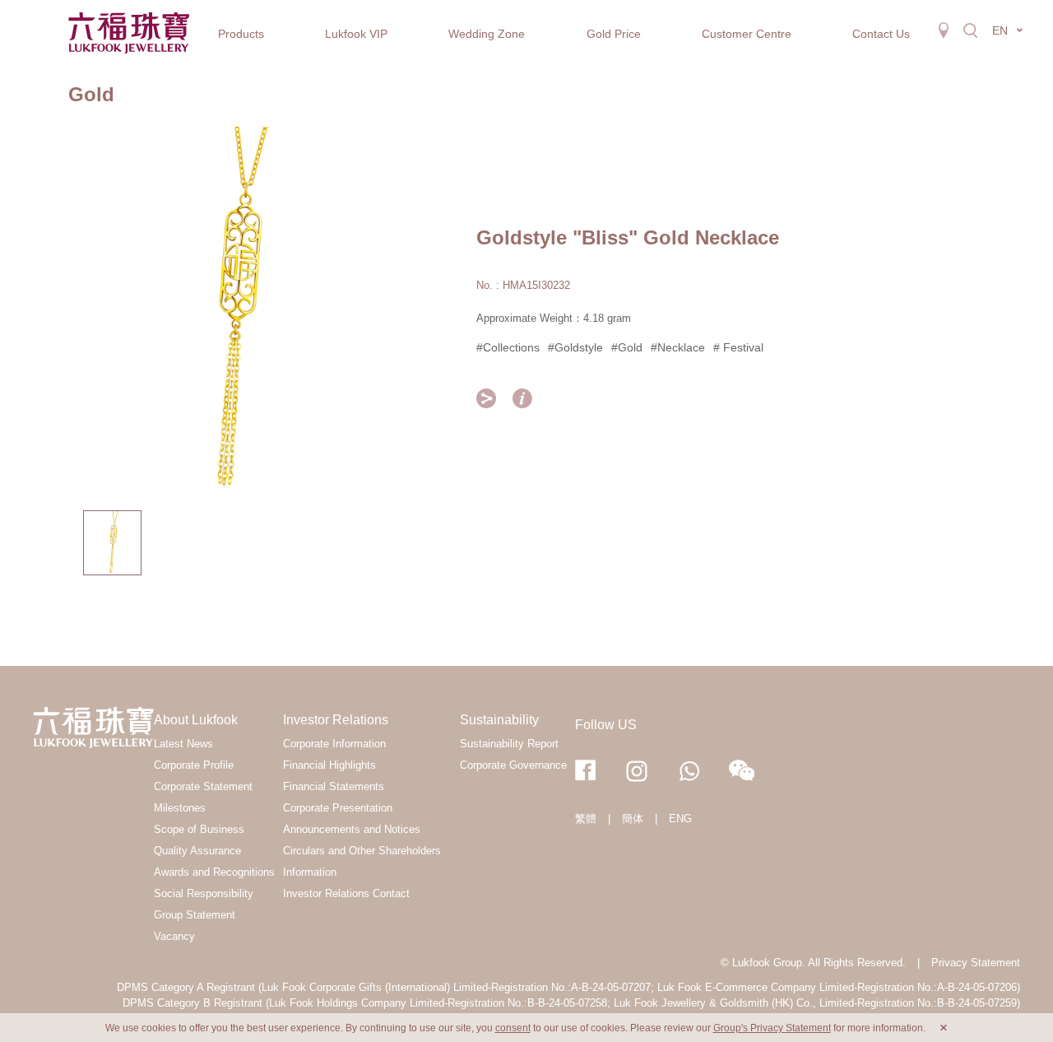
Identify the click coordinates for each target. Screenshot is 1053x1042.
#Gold (626, 347)
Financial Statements (333, 786)
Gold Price (614, 33)
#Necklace (678, 347)
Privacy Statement (975, 962)
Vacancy (174, 936)
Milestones (180, 808)
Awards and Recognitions (214, 872)
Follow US (606, 725)
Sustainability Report (509, 743)
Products (241, 33)
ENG (680, 818)
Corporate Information (334, 743)
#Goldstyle (575, 347)
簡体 (632, 818)
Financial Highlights (329, 765)
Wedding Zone (486, 33)
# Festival (738, 347)
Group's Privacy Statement (772, 1028)
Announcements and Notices (351, 829)
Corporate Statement (203, 786)
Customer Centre (746, 33)
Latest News (183, 743)
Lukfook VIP (356, 33)
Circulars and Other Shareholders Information (362, 861)
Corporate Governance (513, 765)
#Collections (508, 347)
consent (513, 1028)
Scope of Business (199, 829)
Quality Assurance (197, 850)
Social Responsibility (203, 893)
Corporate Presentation (337, 808)
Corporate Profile (194, 765)
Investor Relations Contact (346, 893)
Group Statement (194, 915)
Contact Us (881, 33)
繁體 (585, 818)
